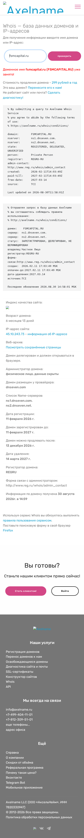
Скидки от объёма (19, 762)
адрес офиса (15, 730)
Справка (12, 752)
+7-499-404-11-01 (19, 714)
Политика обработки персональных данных (39, 817)
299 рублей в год (64, 82)
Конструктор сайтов (21, 677)
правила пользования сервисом (27, 520)
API (8, 687)
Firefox (8, 530)
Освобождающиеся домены (27, 662)
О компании (15, 757)
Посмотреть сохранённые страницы (33, 347)
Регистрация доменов (22, 652)
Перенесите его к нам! (45, 87)
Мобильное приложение (24, 787)
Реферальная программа (24, 767)
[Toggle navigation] (78, 6)
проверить (64, 56)
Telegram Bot (15, 782)
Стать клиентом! (26, 591)
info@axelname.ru (19, 709)
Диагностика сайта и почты (27, 666)
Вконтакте (14, 777)
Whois (10, 681)
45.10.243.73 (15, 334)
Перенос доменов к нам (24, 656)
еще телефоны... (18, 724)
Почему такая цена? (21, 773)
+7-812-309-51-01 (19, 719)
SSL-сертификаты (20, 671)
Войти (65, 591)
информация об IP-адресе (47, 334)
